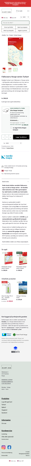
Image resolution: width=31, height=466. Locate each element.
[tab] (16, 181)
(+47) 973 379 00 (6, 383)
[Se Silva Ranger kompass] (6, 110)
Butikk (4, 35)
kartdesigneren (10, 327)
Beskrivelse (5, 181)
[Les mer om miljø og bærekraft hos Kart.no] (7, 335)
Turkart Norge (17, 35)
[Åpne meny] (28, 10)
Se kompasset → (14, 120)
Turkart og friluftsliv (8, 27)
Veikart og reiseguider (8, 30)
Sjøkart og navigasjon (22, 27)
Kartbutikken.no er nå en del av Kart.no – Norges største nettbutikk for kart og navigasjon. (15, 3)
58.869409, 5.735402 (7, 379)
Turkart (11, 35)
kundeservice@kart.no (7, 381)
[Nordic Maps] (7, 157)
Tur (7, 35)
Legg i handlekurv (21, 137)
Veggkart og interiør (22, 30)
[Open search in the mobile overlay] (16, 23)
